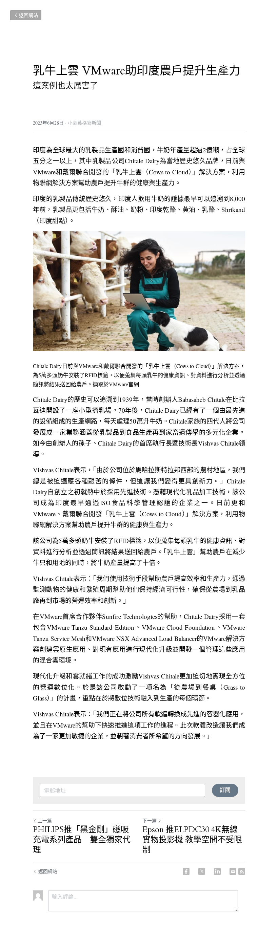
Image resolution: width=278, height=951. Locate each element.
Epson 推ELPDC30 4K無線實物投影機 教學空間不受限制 (192, 840)
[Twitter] (201, 871)
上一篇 (45, 820)
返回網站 (28, 15)
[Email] (233, 871)
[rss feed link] (241, 871)
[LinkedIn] (217, 871)
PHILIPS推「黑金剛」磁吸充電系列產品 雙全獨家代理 (82, 840)
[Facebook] (186, 871)
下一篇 (149, 820)
